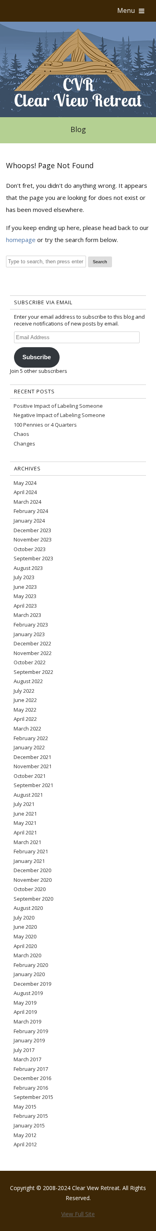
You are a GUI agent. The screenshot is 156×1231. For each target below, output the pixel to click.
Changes (24, 443)
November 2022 (33, 653)
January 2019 (29, 1040)
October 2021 (30, 775)
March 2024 (27, 501)
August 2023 (28, 568)
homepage (21, 240)
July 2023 (24, 577)
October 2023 (30, 549)
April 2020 (25, 946)
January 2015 (29, 1125)
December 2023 (32, 530)
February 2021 (31, 851)
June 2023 (25, 586)
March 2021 (27, 842)
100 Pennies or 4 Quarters (45, 424)
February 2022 (31, 738)
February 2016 (31, 1087)
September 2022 (33, 672)
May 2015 (25, 1106)
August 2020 (28, 908)
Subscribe (36, 357)
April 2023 (25, 605)
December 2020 (32, 870)
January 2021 (29, 861)
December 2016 (32, 1078)
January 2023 (29, 634)
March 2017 (27, 1059)
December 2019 (32, 983)
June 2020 (25, 926)
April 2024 (25, 492)
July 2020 (24, 917)
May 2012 (25, 1135)
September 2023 (33, 558)
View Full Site (78, 1214)
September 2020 (33, 898)
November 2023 (33, 539)
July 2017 (24, 1050)
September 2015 (33, 1097)
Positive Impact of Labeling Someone (58, 405)
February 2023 (31, 624)
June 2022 (25, 700)
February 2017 (31, 1068)
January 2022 (29, 747)
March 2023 (27, 615)
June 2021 (25, 813)
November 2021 (33, 766)
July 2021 (24, 804)
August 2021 (28, 794)
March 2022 (27, 728)
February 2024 (31, 511)
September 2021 (33, 785)
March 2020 (27, 955)
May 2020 (25, 936)
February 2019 (31, 1031)
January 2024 (29, 520)
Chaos (21, 433)
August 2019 (28, 993)
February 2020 (31, 965)
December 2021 (32, 757)
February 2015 (31, 1115)
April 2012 (25, 1144)
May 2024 (25, 482)
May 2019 (25, 1002)
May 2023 (25, 596)
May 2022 (25, 709)
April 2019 (25, 1011)
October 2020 (30, 889)
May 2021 (25, 822)
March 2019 (27, 1021)
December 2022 (32, 643)
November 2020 (33, 879)
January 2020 (29, 974)
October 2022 (30, 662)
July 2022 (24, 690)
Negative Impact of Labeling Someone (59, 415)
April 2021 (25, 832)
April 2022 (25, 718)
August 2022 (28, 681)
